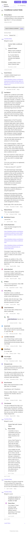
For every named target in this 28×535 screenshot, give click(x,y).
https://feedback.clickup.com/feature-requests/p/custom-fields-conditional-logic (13, 240)
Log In (21, 28)
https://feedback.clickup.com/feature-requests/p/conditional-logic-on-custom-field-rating (13, 247)
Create (18, 2)
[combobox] (13, 35)
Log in (24, 2)
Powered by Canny (14, 531)
